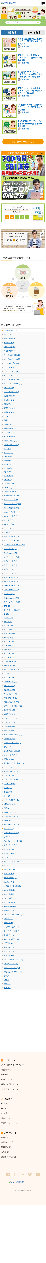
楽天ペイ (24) (9, 641)
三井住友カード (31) (11, 536)
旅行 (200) (7, 747)
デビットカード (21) (11, 598)
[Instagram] (16, 1174)
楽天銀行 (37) (9, 882)
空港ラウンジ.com (9, 1123)
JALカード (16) (9, 528)
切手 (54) (7, 796)
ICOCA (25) (8, 456)
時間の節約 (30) (9, 804)
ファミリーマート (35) (12, 371)
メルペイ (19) (9, 653)
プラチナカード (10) (11, 590)
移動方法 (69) (9, 412)
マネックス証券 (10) (11, 939)
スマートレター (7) (11, 771)
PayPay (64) (8, 638)
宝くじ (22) (8, 865)
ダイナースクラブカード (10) (14, 545)
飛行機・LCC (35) (10, 428)
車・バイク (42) (9, 436)
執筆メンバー (7, 1079)
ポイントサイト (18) (11, 861)
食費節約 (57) (9, 343)
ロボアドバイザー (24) (12, 968)
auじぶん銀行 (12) (10, 902)
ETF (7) (6, 976)
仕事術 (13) (8, 837)
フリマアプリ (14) (10, 845)
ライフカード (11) (10, 565)
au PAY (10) (8, 657)
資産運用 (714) (9, 870)
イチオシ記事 (34, 32)
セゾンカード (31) (10, 573)
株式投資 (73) (9, 951)
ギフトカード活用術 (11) (13, 706)
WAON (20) (8, 622)
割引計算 (5, 1137)
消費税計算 (6, 1147)
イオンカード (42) (10, 516)
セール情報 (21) (9, 726)
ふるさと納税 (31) (10, 755)
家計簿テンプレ (7, 1142)
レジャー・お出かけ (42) (13, 743)
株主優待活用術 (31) (11, 702)
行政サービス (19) (10, 820)
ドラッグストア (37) (11, 392)
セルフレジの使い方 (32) (13, 384)
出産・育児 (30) (9, 730)
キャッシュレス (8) (11, 500)
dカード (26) (8, 520)
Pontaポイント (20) (11, 694)
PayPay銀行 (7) (9, 898)
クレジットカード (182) (12, 504)
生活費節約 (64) (9, 710)
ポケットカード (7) (11, 581)
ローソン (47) (9, 367)
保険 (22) (7, 984)
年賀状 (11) (8, 792)
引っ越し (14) (9, 400)
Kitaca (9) (7, 464)
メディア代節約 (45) (11, 800)
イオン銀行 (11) (9, 890)
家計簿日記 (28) (9, 339)
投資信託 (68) (9, 955)
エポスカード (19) (10, 569)
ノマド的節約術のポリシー (12, 1065)
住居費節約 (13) (9, 396)
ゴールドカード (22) (11, 586)
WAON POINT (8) (10, 698)
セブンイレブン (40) (11, 363)
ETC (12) (7, 606)
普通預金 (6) (8, 943)
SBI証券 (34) (8, 919)
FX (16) (6, 980)
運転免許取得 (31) (10, 441)
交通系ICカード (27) (11, 445)
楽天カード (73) (9, 512)
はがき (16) (8, 788)
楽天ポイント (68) (10, 682)
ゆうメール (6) (9, 775)
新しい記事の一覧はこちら (23, 142)
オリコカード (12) (10, 561)
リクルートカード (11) (12, 557)
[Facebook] (23, 1174)
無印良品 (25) (9, 388)
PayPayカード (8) (10, 553)
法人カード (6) (9, 594)
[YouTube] (8, 1174)
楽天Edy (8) (8, 629)
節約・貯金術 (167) (11, 334)
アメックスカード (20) (12, 541)
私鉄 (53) (7, 420)
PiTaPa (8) (7, 460)
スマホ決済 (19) (9, 633)
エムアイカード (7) (11, 577)
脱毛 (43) (7, 808)
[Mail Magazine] (38, 1174)
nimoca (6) (8, 480)
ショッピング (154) (11, 718)
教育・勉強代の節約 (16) (13, 735)
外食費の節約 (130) (11, 351)
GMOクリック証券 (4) (12, 931)
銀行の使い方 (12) (10, 878)
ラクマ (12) (8, 857)
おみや (6, 1104)
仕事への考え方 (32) (11, 833)
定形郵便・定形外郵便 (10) (14, 763)
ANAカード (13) (9, 524)
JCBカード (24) (9, 532)
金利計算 (5, 1152)
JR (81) (6, 416)
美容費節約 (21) (9, 714)
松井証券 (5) (8, 923)
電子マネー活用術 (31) (12, 610)
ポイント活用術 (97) (11, 669)
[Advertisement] (23, 1020)
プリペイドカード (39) (12, 602)
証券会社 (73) (9, 910)
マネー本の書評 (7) (11, 816)
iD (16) (6, 614)
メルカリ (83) (9, 853)
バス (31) (7, 432)
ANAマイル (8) (9, 677)
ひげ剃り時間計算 (8, 1157)
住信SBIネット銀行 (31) (12, 886)
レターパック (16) (10, 767)
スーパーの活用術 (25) (12, 355)
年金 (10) (7, 988)
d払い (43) (7, 649)
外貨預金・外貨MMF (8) (13, 972)
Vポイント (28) (9, 690)
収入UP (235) (9, 829)
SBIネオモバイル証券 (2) (13, 915)
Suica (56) (7, 449)
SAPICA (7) (8, 488)
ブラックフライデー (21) (13, 722)
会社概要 (5, 1075)
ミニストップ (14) (10, 375)
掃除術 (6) (7, 404)
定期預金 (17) (9, 947)
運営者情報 (6, 1070)
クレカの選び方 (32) (11, 508)
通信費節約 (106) (10, 491)
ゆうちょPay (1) (10, 661)
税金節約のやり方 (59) (12, 751)
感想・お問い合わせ (9, 1084)
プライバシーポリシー (10, 1089)
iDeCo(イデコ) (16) (11, 964)
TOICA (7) (7, 472)
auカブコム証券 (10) (11, 927)
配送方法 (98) (9, 759)
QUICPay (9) (8, 618)
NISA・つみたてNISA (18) (13, 960)
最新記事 (12, 32)
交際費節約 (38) (9, 739)
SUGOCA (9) (8, 476)
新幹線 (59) (8, 424)
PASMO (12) (8, 453)
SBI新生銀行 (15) (10, 906)
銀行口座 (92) (9, 874)
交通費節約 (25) (9, 408)
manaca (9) (8, 468)
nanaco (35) (8, 625)
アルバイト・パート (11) (13, 841)
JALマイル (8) (9, 673)
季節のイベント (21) (11, 825)
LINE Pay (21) (9, 645)
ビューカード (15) (10, 549)
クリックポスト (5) (11, 780)
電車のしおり (7, 1118)
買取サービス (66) (10, 812)
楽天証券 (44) (9, 935)
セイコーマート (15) (11, 379)
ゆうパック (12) (9, 784)
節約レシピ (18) (9, 347)
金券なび (7, 1113)
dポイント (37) (9, 686)
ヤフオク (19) (9, 849)
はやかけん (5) (9, 483)
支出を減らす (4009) (11, 330)
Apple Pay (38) (9, 665)
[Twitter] (30, 1174)
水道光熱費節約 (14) (11, 496)
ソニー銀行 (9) (9, 894)
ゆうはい (7, 1108)
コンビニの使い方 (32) (12, 359)
